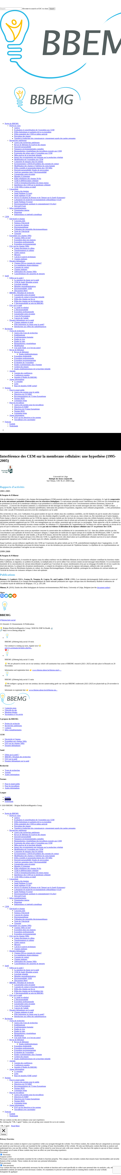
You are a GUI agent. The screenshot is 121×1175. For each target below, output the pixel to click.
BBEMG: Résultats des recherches (18, 757)
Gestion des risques (21, 1057)
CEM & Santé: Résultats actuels (26, 972)
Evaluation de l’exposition (24, 1052)
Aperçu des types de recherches (26, 1023)
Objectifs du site (11, 710)
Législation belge (20, 1090)
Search (52, 9)
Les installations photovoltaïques (26, 955)
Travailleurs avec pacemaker (24, 1109)
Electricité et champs (17, 909)
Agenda (8, 772)
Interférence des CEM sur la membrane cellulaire (32, 875)
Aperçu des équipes (21, 881)
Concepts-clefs (19, 911)
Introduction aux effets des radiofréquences (30, 1016)
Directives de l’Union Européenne (27, 1099)
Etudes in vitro (19, 1031)
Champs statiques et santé (23, 1012)
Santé (7, 966)
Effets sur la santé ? (12, 755)
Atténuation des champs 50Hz (25, 961)
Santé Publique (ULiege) (23, 892)
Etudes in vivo (19, 1029)
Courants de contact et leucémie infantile (29, 987)
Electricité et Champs (13, 739)
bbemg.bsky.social (7, 620)
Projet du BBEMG (12, 813)
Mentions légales (11, 712)
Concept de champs (21, 915)
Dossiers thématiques (12, 746)
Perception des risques (22, 826)
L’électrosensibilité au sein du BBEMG (28, 993)
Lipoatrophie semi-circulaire (24, 864)
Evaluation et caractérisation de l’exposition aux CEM (34, 820)
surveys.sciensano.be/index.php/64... (18, 648)
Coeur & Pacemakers (22, 1006)
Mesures (17, 945)
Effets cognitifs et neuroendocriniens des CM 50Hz (33, 858)
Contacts (8, 728)
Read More (15, 1126)
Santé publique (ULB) (22, 885)
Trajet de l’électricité (21, 921)
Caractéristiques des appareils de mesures (29, 964)
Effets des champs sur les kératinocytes (28, 991)
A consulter (18, 1071)
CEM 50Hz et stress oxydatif (25, 877)
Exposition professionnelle (24, 932)
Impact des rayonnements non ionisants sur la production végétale (38, 847)
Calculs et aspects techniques (25, 947)
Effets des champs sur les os (24, 989)
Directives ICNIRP (21, 1097)
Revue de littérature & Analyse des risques (30, 835)
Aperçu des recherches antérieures (27, 832)
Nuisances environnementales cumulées (29, 839)
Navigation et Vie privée (14, 714)
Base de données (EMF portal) (25, 1076)
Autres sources (19, 942)
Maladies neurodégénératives (25, 976)
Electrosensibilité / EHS (23, 978)
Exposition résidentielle (23, 1046)
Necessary (7, 1155)
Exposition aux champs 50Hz (16, 741)
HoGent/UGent (20, 896)
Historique (18, 902)
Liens (16, 1074)
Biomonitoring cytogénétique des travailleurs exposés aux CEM (38, 841)
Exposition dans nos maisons (25, 930)
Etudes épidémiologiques (28, 1044)
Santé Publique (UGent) (23, 883)
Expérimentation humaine (23, 1027)
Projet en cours (15, 816)
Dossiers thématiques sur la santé (17, 761)
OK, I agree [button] (5, 1126)
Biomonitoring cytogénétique (25, 1033)
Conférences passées (22, 1065)
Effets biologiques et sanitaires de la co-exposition (32, 822)
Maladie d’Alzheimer (22, 866)
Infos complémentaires (13, 730)
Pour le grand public (12, 784)
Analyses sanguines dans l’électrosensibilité (30, 862)
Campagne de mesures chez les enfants (28, 851)
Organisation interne (21, 900)
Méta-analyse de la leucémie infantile (28, 845)
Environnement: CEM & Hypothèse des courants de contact (36, 854)
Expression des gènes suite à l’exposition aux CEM (33, 843)
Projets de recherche (12, 724)
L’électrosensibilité (21, 1000)
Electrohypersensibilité (22, 837)
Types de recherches (12, 770)
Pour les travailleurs (12, 786)
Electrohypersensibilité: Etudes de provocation (31, 860)
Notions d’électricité (21, 913)
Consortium (13, 879)
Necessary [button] (4, 1152)
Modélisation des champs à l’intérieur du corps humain (34, 856)
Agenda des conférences (23, 1063)
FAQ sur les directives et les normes (27, 1107)
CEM (7, 906)
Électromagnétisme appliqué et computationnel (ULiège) (35, 894)
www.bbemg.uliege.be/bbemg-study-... (46, 670)
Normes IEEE (19, 1088)
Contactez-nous (10, 708)
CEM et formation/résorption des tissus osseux (31, 873)
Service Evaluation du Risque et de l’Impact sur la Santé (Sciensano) (39, 887)
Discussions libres (21, 980)
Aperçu (17, 818)
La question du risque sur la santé (26, 970)
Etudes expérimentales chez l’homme (28, 1055)
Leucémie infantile (21, 974)
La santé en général (21, 997)
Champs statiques (20, 949)
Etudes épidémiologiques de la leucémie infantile (32, 1059)
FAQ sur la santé (11, 759)
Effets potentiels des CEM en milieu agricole (30, 824)
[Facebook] (2, 596)
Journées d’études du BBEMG (25, 1067)
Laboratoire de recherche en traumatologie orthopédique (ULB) (37, 890)
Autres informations (12, 775)
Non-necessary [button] (5, 1163)
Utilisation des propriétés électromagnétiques (30, 919)
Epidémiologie (19, 1025)
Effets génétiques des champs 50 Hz (27, 868)
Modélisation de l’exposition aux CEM (28, 849)
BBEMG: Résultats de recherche (21, 983)
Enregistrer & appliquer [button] (8, 1172)
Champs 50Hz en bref (22, 928)
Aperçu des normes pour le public (26, 1082)
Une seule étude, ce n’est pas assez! (27, 1038)
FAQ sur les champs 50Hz (14, 743)
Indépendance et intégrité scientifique (28, 904)
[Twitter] (6, 596)
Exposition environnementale (25, 934)
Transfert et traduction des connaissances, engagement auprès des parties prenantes (45, 828)
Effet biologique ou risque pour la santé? (29, 1014)
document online (103, 587)
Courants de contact (21, 957)
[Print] (14, 596)
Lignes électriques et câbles (24, 938)
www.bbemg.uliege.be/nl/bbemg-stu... (43, 690)
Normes (8, 1078)
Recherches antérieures (13, 726)
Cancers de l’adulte (21, 1008)
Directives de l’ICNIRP (23, 1084)
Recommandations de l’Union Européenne (30, 1086)
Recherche (9, 1019)
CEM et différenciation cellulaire (26, 871)
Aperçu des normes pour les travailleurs (29, 1095)
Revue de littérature (16, 1040)
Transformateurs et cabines (24, 940)
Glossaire (17, 923)
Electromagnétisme (21, 917)
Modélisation (19, 1035)
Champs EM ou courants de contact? (28, 953)
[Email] (10, 596)
